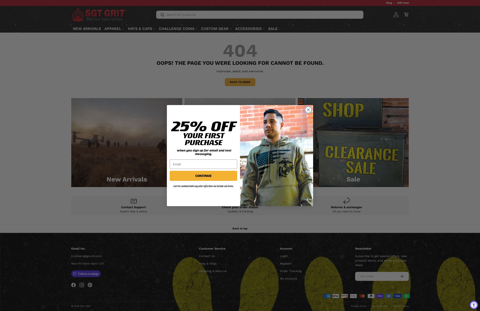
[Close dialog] (308, 110)
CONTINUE (203, 176)
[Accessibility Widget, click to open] (474, 305)
